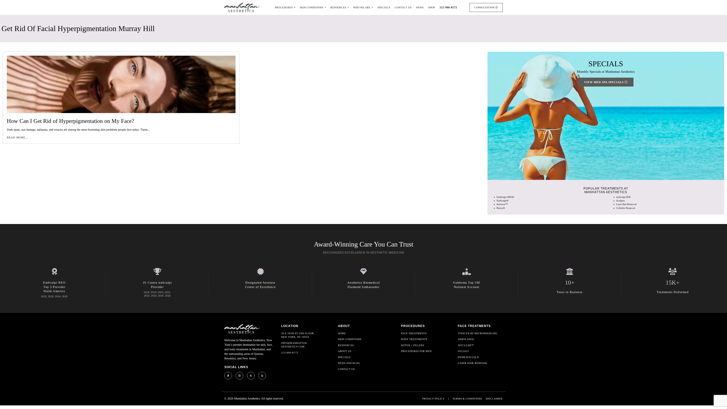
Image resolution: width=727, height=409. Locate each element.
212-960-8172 (289, 352)
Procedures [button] (284, 7)
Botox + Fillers (412, 345)
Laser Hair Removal (626, 204)
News (420, 7)
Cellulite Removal (625, 208)
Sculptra (620, 200)
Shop (431, 7)
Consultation (484, 7)
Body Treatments (414, 339)
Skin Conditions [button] (312, 7)
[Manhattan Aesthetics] (241, 7)
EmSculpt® (503, 200)
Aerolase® (466, 339)
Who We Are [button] (362, 7)
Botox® (501, 208)
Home (342, 333)
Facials (463, 351)
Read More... (17, 137)
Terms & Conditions (467, 398)
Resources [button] (338, 7)
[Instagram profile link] (239, 375)
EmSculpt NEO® (505, 197)
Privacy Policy (433, 398)
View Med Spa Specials (604, 82)
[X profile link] (251, 375)
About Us (344, 351)
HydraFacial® (468, 357)
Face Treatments (414, 333)
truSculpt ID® (623, 197)
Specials (384, 7)
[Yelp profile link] (262, 375)
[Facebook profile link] (228, 375)
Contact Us (403, 7)
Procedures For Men (416, 351)
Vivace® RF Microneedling (477, 333)
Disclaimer (494, 398)
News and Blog (349, 363)
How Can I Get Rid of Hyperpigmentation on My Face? (70, 121)
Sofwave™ (502, 204)
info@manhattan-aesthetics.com (294, 345)
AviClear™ (466, 345)
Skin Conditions (349, 339)
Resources (346, 345)
